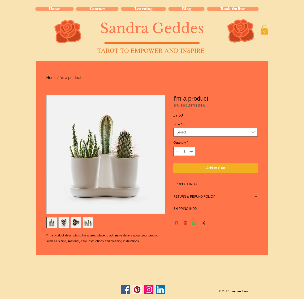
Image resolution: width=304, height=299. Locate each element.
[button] (143, 9)
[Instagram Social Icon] (148, 289)
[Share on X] (203, 223)
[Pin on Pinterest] (185, 223)
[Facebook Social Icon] (125, 289)
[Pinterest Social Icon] (137, 289)
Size (177, 124)
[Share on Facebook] (176, 223)
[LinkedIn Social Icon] (160, 289)
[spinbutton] (184, 151)
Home (51, 78)
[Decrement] (177, 151)
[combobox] (215, 132)
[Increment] (192, 151)
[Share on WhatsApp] (194, 223)
